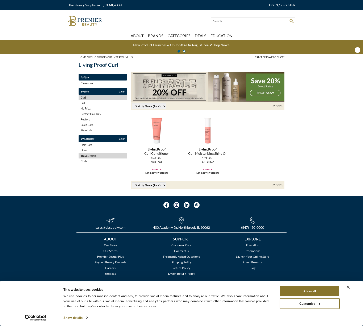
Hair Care (86, 145)
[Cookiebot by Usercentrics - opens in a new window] (35, 318)
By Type (85, 77)
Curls (84, 161)
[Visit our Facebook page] (166, 205)
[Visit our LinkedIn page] (186, 205)
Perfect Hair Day (91, 114)
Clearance (87, 83)
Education (252, 245)
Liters (84, 150)
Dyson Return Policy (181, 273)
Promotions (252, 251)
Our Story (110, 245)
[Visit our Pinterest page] (197, 205)
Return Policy (181, 268)
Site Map (110, 273)
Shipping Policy (181, 262)
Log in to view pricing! (156, 172)
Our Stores (110, 251)
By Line (85, 91)
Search (291, 21)
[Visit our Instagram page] (176, 205)
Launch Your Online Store (252, 256)
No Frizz (86, 108)
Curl (83, 97)
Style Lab (86, 130)
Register (287, 5)
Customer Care (181, 245)
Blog (252, 268)
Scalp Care (87, 125)
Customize (307, 303)
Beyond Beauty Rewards (110, 262)
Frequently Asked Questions (181, 256)
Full (83, 103)
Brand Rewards (253, 262)
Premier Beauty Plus (110, 256)
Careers (110, 268)
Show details (73, 317)
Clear (122, 91)
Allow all (309, 291)
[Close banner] (348, 287)
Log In (273, 5)
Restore (85, 119)
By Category (87, 138)
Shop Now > (121, 45)
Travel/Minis (88, 155)
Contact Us (181, 251)
